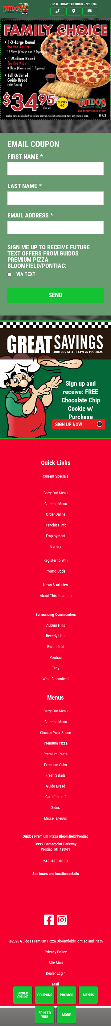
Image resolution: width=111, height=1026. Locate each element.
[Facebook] (49, 920)
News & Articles (55, 584)
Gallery (55, 546)
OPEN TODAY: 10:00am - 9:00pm (74, 4)
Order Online (55, 514)
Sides (55, 807)
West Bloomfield (55, 678)
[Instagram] (62, 920)
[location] (73, 11)
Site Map (56, 962)
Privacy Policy (56, 952)
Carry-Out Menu (55, 711)
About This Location (56, 595)
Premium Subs (55, 764)
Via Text (25, 274)
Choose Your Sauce (55, 732)
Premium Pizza (56, 743)
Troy (55, 668)
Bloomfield (55, 646)
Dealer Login (55, 973)
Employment (55, 536)
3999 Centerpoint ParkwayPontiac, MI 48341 (55, 847)
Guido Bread (55, 786)
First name (25, 156)
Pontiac (56, 657)
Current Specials (55, 476)
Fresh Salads (56, 775)
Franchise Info (55, 525)
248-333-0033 (55, 861)
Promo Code (55, 571)
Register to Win (55, 560)
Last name (24, 186)
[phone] (57, 11)
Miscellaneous (55, 818)
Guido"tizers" (55, 796)
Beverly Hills (55, 635)
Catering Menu (55, 503)
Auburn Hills (55, 625)
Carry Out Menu (55, 493)
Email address (30, 215)
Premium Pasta (55, 754)
